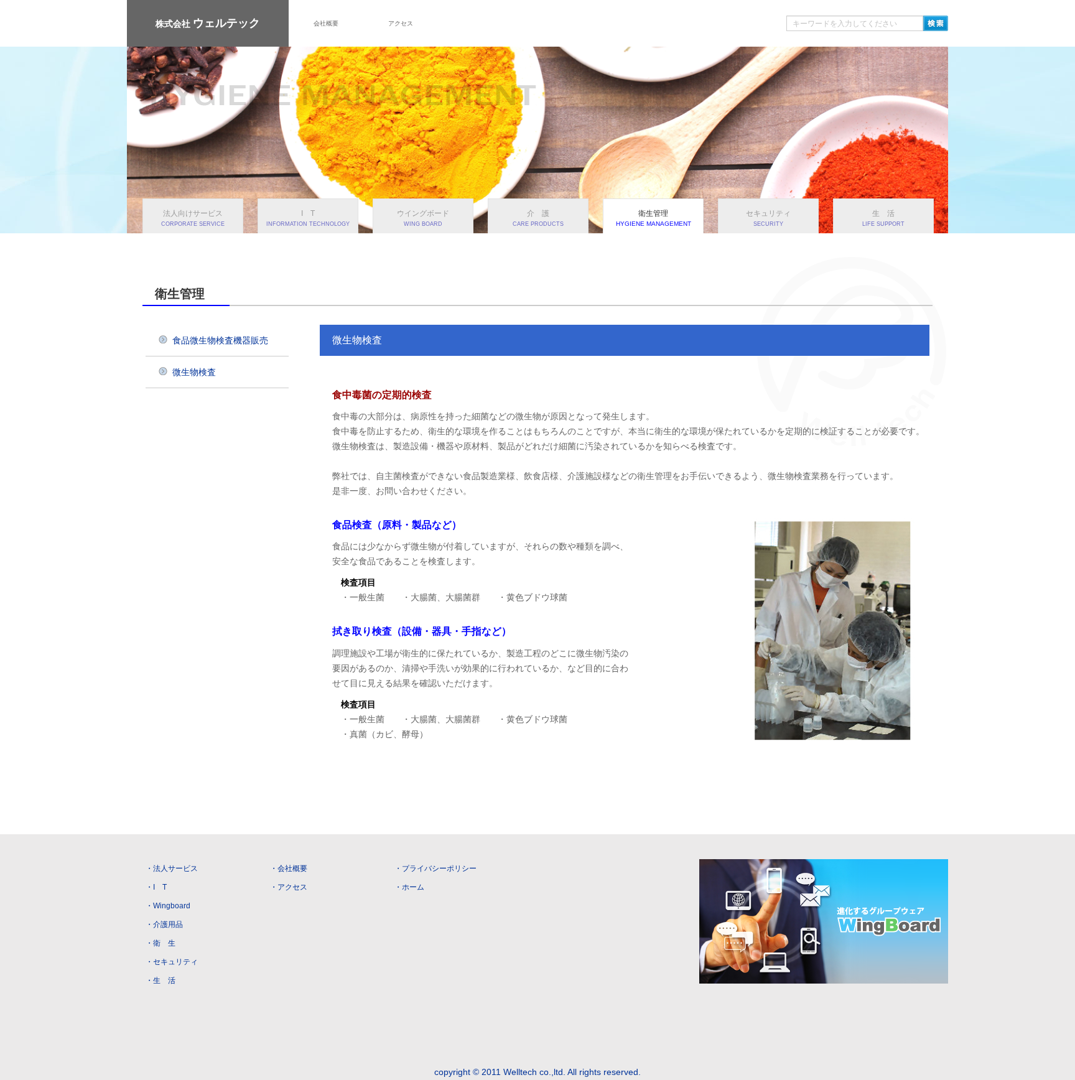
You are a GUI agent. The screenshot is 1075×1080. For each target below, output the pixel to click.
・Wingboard (168, 905)
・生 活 (160, 980)
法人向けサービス (193, 218)
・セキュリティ (172, 961)
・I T (156, 887)
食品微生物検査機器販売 (220, 340)
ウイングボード (423, 218)
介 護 (538, 218)
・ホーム (409, 887)
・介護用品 (164, 924)
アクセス (400, 23)
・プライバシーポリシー (435, 868)
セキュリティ (768, 218)
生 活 (883, 218)
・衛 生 (160, 943)
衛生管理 (653, 218)
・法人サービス (172, 868)
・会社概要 (288, 868)
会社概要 (326, 23)
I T (308, 218)
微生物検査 (194, 372)
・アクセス (288, 887)
